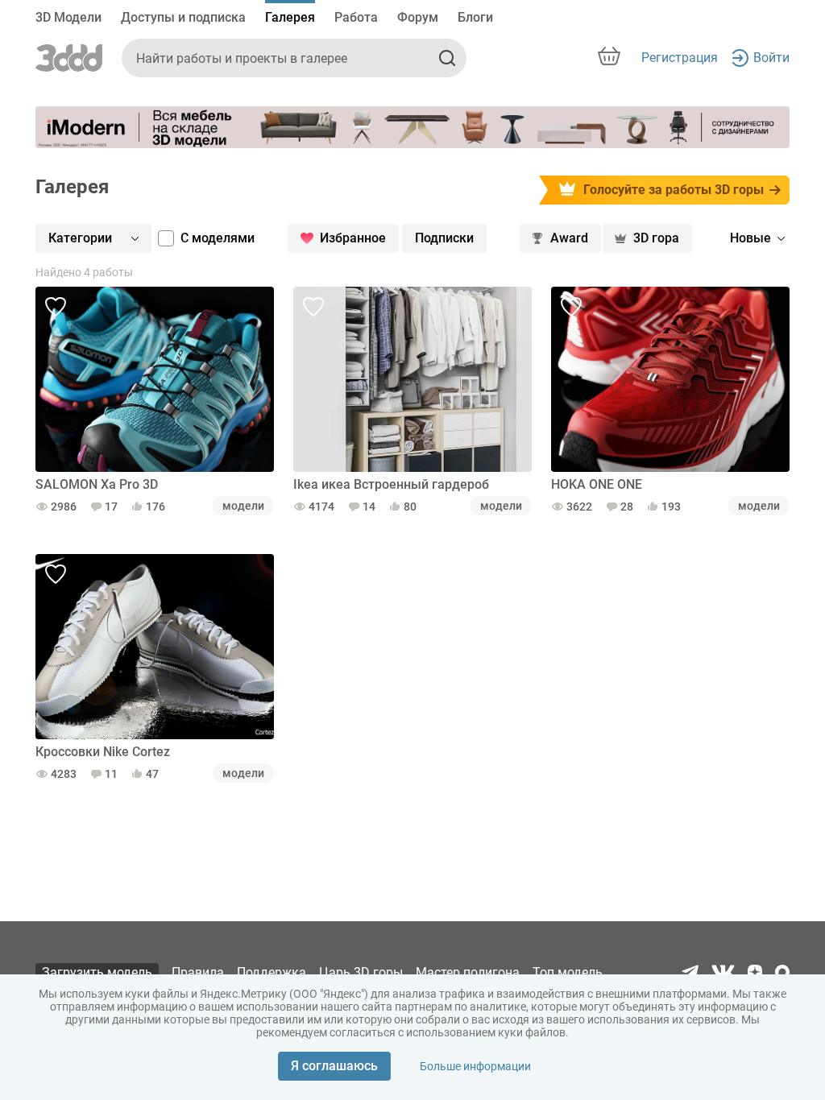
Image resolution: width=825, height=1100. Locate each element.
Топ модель (568, 972)
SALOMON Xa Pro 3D (96, 484)
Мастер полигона (468, 972)
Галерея (290, 17)
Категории (80, 238)
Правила (198, 972)
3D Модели (68, 17)
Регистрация (679, 57)
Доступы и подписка (183, 17)
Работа (356, 17)
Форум (417, 17)
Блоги (475, 17)
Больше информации (475, 1066)
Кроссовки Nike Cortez (102, 751)
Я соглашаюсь (334, 1065)
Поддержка (271, 972)
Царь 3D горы (361, 972)
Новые (750, 238)
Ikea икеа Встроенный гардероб (391, 484)
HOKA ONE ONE (596, 484)
